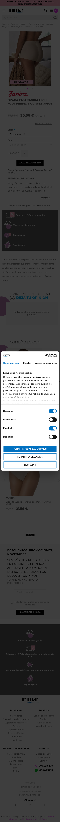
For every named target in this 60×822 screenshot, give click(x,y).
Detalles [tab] (27, 363)
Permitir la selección (30, 457)
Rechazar (30, 465)
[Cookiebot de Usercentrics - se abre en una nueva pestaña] (44, 355)
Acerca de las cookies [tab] (46, 363)
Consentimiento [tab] (11, 363)
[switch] (53, 420)
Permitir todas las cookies (30, 449)
